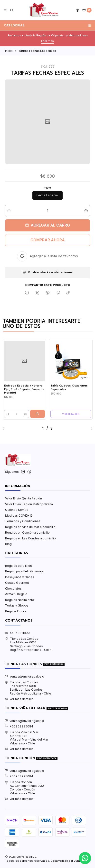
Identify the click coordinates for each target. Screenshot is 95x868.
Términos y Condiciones (22, 521)
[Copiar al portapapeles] (68, 293)
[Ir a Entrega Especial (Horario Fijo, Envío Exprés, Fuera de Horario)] (24, 361)
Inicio (9, 50)
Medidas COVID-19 (19, 515)
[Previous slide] (5, 428)
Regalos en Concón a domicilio (27, 532)
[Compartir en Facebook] (27, 293)
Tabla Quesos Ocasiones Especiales (69, 387)
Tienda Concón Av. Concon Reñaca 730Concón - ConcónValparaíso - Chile (27, 787)
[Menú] (5, 10)
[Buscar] (11, 10)
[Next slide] (90, 428)
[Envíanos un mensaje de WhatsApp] (85, 858)
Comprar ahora (47, 240)
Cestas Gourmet (17, 582)
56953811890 (20, 633)
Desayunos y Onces (19, 577)
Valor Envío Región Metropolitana (29, 504)
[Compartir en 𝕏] (37, 293)
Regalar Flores (15, 611)
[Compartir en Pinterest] (58, 293)
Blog (8, 544)
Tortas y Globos (16, 605)
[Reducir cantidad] (8, 211)
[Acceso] (77, 10)
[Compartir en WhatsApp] (47, 293)
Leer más (47, 41)
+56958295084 (21, 726)
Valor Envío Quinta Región (23, 498)
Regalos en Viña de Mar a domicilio (30, 527)
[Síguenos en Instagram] (23, 472)
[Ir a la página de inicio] (44, 10)
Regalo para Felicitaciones (24, 571)
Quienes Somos (16, 510)
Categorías (14, 25)
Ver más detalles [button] (22, 699)
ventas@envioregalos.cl (27, 676)
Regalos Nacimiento (19, 600)
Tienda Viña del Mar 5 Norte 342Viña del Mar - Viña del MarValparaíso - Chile (29, 737)
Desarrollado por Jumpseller (70, 860)
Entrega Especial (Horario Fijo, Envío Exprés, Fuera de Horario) (24, 389)
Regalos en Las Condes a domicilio (30, 538)
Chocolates (13, 588)
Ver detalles (70, 414)
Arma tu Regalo (16, 594)
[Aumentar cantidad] (86, 211)
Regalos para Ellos (18, 566)
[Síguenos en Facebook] (29, 472)
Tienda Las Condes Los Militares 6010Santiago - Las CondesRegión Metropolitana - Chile (30, 644)
